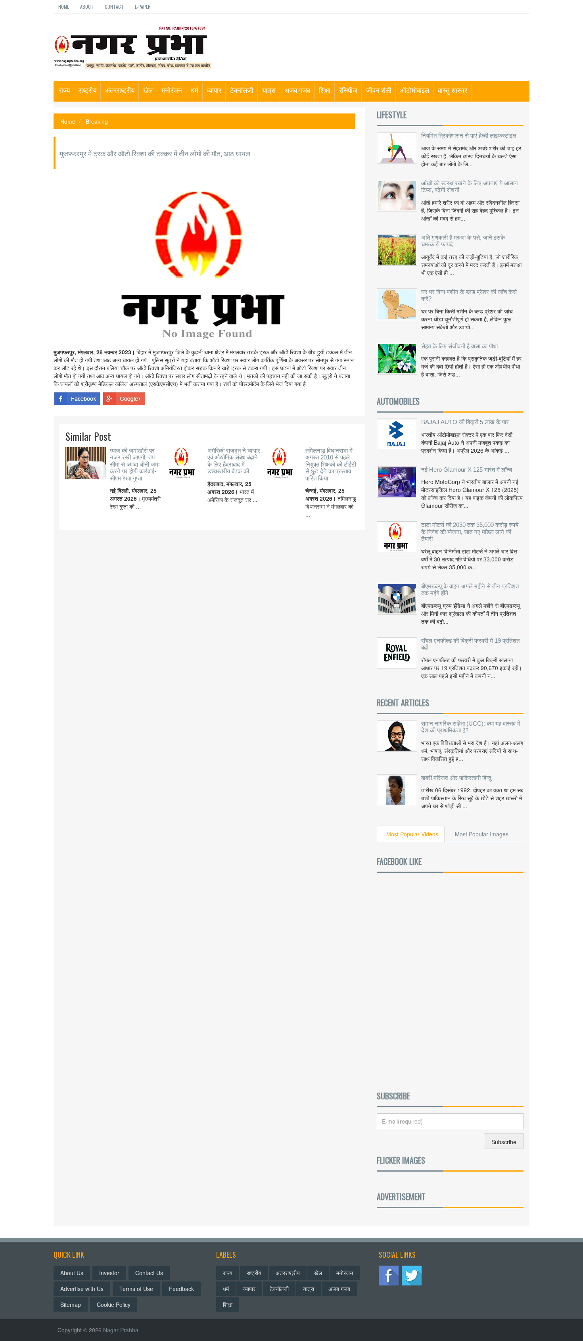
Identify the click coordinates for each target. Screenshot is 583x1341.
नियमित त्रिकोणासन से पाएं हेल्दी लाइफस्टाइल (468, 135)
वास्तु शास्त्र (452, 90)
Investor (109, 1273)
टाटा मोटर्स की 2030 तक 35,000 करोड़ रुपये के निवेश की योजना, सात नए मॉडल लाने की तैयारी (469, 531)
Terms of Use (136, 1289)
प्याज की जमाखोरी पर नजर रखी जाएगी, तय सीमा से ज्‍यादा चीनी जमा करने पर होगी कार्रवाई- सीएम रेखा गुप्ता (134, 464)
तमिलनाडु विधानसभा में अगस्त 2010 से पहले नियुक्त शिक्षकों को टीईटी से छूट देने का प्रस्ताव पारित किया (330, 464)
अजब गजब (297, 90)
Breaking (97, 121)
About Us (71, 1273)
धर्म (194, 90)
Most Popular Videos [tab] (412, 834)
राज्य (64, 90)
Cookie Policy (113, 1304)
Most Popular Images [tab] (481, 834)
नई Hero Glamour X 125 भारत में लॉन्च (466, 469)
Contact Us (149, 1273)
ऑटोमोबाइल (414, 90)
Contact (114, 6)
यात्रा (269, 90)
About (87, 6)
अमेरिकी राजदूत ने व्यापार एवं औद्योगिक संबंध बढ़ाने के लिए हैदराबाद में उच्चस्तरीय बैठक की (233, 461)
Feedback (181, 1289)
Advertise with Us (82, 1289)
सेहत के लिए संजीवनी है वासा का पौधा (459, 346)
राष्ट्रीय (87, 90)
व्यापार (214, 90)
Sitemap (70, 1304)
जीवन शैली (378, 90)
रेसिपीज (348, 90)
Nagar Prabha (120, 1330)
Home (63, 6)
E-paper (143, 6)
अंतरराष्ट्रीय (119, 90)
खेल (148, 90)
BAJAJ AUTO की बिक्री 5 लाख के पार (465, 422)
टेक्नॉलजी (241, 90)
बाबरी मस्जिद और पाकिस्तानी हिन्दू (456, 777)
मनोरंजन (171, 90)
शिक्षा (324, 90)
